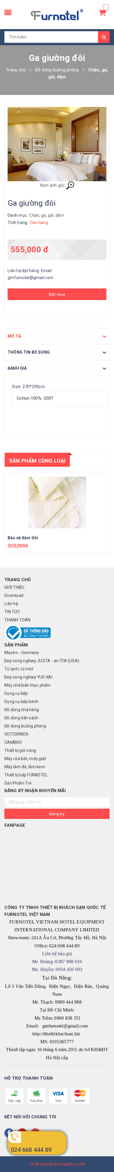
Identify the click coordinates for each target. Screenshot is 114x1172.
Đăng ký (57, 814)
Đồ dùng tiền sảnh (21, 717)
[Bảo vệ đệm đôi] (57, 502)
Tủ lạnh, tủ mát (18, 669)
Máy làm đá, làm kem (24, 766)
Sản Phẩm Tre (18, 783)
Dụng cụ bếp (16, 693)
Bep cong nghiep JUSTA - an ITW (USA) (41, 660)
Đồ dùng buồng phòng (25, 726)
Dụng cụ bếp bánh (21, 701)
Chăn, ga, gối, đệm (46, 215)
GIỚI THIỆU (14, 587)
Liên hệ (11, 603)
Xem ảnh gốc (53, 185)
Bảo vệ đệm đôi (23, 537)
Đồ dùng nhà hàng (21, 709)
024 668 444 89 (31, 1149)
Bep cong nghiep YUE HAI (28, 677)
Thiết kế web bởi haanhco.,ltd (57, 1164)
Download (13, 595)
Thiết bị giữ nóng (20, 750)
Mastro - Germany (21, 652)
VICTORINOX (16, 734)
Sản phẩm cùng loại (37, 461)
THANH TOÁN (17, 620)
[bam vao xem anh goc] (57, 144)
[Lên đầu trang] (102, 1154)
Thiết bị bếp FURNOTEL (26, 775)
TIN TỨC (12, 611)
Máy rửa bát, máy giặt (25, 758)
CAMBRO (13, 742)
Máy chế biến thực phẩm (27, 685)
